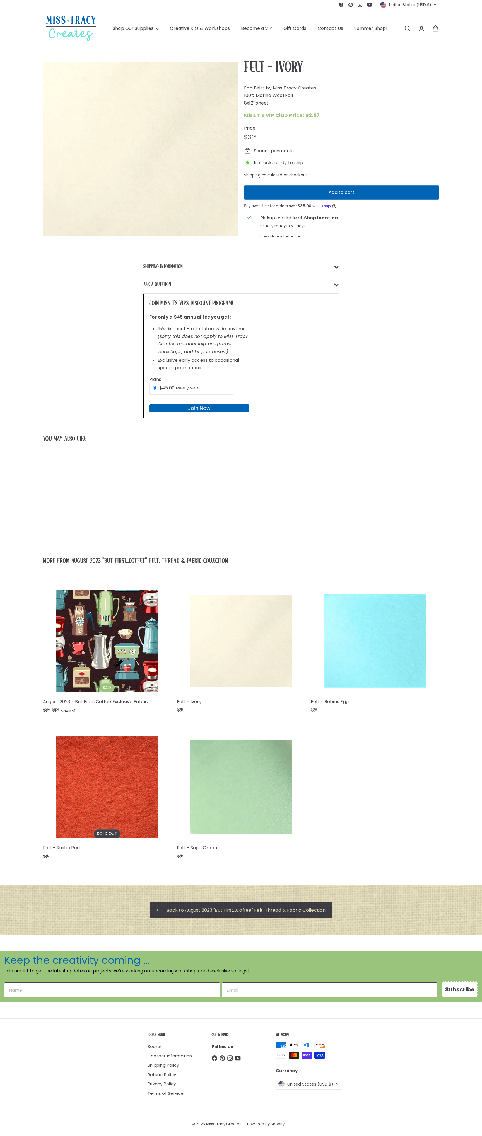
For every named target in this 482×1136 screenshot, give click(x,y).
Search (155, 1046)
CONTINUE (431, 569)
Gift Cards (294, 28)
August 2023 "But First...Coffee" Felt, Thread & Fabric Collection (149, 561)
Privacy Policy (162, 1084)
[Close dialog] (469, 496)
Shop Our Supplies (134, 28)
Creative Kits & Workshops (200, 28)
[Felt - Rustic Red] (107, 794)
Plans (155, 379)
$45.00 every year (179, 388)
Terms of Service (166, 1093)
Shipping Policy (163, 1065)
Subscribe (459, 989)
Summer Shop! (370, 28)
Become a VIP (256, 28)
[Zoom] (140, 149)
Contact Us (330, 28)
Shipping (252, 175)
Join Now (199, 408)
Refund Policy (162, 1074)
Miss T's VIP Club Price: (282, 115)
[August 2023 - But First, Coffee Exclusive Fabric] (107, 648)
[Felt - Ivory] (73, 496)
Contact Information (170, 1056)
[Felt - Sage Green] (241, 794)
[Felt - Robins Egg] (375, 648)
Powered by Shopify (266, 1124)
